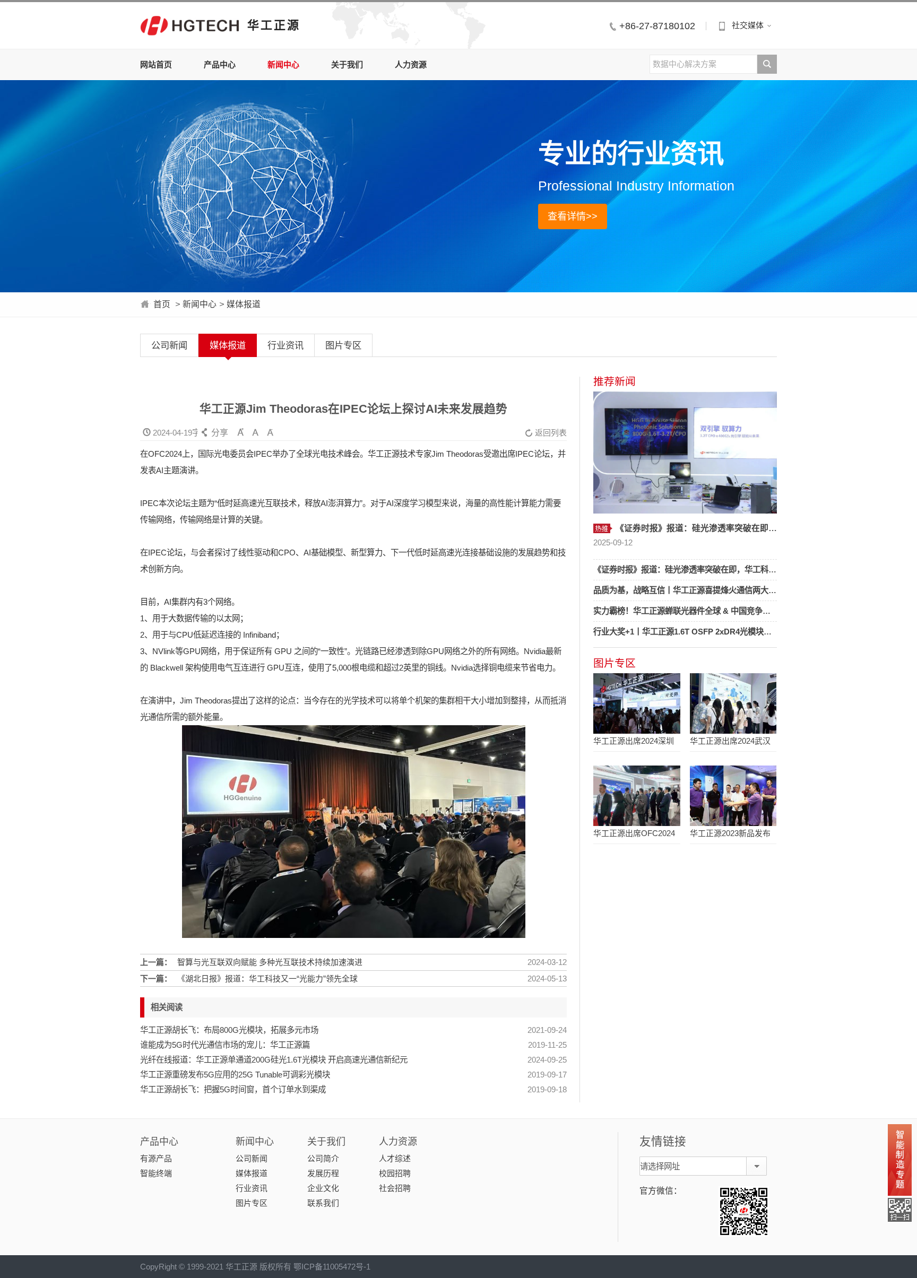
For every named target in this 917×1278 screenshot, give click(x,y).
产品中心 (220, 64)
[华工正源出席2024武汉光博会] (733, 703)
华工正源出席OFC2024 (634, 833)
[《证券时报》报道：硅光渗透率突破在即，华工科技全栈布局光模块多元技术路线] (685, 453)
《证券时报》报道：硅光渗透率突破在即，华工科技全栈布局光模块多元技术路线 (736, 569)
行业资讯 (285, 345)
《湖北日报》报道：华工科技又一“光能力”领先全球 (267, 978)
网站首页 (156, 64)
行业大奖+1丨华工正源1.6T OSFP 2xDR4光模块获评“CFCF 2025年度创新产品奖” (738, 631)
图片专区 (343, 345)
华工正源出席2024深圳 (633, 740)
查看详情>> (573, 216)
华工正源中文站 (189, 25)
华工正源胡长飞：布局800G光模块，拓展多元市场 (229, 1029)
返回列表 (546, 432)
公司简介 (323, 1158)
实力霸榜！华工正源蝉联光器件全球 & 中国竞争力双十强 (693, 610)
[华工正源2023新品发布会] (733, 796)
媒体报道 (244, 304)
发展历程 (323, 1173)
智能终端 (156, 1173)
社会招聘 (395, 1188)
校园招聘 (395, 1173)
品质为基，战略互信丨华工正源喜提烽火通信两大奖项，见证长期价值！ (720, 590)
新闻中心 (283, 64)
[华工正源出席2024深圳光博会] (636, 703)
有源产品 (156, 1158)
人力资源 (411, 64)
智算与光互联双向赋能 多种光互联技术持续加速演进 (269, 962)
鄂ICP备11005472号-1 (331, 1266)
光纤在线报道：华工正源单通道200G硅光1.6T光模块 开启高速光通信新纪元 (274, 1059)
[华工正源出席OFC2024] (636, 796)
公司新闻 (169, 345)
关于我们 (347, 64)
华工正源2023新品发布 (730, 833)
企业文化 (323, 1188)
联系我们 (323, 1202)
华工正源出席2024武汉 (730, 740)
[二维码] (900, 1210)
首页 (161, 304)
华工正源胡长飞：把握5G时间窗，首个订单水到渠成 (233, 1089)
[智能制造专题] (900, 1160)
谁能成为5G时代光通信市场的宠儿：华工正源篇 (225, 1044)
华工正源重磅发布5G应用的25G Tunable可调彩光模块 (235, 1074)
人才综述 (395, 1158)
